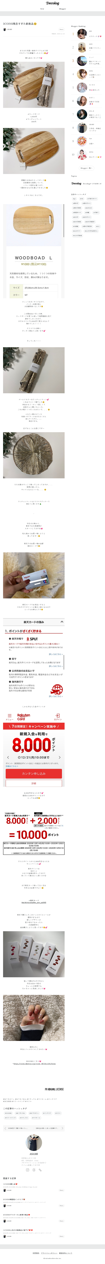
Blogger (62, 9)
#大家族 (75, 226)
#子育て (96, 212)
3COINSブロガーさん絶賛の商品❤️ (16, 1215)
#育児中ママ (77, 212)
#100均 (5, 1202)
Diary (61, 29)
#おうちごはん (20, 1113)
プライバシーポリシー (49, 1253)
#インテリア (47, 1113)
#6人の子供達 (77, 235)
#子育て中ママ (92, 199)
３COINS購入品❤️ (10, 1184)
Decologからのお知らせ (92, 184)
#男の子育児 (77, 208)
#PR (81, 199)
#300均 (5, 1187)
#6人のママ (76, 231)
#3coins (18, 1187)
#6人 (98, 226)
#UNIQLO (25, 1187)
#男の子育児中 (87, 226)
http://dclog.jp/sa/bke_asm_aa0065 (34, 902)
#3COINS (8, 1113)
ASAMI (34, 1154)
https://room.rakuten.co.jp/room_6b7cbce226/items (35, 1064)
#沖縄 (87, 212)
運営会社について (65, 1253)
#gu (30, 1187)
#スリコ (58, 1113)
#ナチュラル (24, 1118)
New (42, 9)
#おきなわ (88, 208)
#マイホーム (36, 1118)
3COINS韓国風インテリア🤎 (14, 1199)
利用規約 (36, 1253)
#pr (74, 199)
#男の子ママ (87, 203)
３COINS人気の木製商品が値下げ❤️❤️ (18, 1230)
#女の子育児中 (90, 222)
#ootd (35, 1187)
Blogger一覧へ (86, 168)
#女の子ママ (87, 217)
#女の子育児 (77, 222)
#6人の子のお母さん (91, 231)
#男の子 (75, 203)
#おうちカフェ (34, 1113)
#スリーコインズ (10, 1118)
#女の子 (75, 217)
